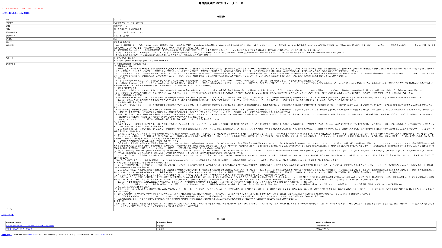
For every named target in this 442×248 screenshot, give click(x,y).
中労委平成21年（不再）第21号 (19, 229)
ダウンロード (101, 234)
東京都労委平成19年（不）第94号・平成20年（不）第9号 (30, 226)
